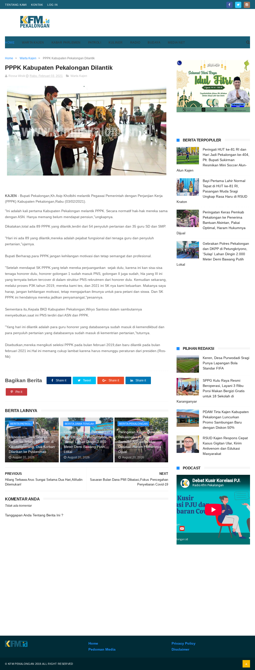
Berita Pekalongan (133, 423)
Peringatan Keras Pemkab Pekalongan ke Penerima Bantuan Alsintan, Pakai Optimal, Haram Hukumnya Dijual (139, 441)
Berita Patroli (20, 423)
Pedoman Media (102, 649)
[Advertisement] (159, 22)
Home (9, 42)
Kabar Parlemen (66, 42)
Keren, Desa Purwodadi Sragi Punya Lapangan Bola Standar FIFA (226, 363)
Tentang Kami (16, 4)
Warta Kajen (33, 42)
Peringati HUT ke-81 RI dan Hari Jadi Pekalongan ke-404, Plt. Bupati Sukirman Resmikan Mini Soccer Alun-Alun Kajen (213, 159)
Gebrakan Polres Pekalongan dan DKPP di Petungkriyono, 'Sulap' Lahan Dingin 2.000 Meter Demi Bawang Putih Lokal (87, 441)
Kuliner (116, 42)
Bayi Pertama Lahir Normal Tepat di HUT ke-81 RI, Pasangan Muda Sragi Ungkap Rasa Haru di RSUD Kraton (212, 191)
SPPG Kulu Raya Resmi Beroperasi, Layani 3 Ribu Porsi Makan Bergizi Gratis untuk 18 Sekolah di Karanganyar (211, 390)
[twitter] (238, 5)
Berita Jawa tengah (79, 423)
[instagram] (247, 5)
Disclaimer (180, 649)
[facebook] (229, 5)
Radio (135, 42)
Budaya (154, 42)
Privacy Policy (183, 643)
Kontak (37, 4)
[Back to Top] (246, 664)
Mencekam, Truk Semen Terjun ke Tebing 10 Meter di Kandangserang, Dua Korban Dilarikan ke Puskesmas (32, 444)
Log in (52, 4)
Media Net (176, 42)
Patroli (94, 42)
